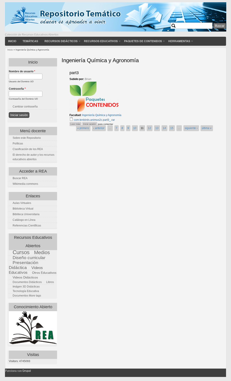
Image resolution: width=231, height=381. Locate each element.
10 (134, 128)
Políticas (18, 143)
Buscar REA (20, 178)
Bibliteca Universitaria (26, 214)
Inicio (12, 41)
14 (164, 128)
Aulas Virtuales (22, 203)
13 (157, 128)
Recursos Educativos (101, 41)
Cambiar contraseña (25, 106)
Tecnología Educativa (26, 291)
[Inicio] (115, 30)
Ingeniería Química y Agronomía (101, 115)
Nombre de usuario (22, 71)
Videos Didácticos (25, 277)
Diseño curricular (29, 257)
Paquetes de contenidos (143, 41)
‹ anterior (98, 128)
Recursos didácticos (61, 41)
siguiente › (191, 128)
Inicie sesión (89, 124)
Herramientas (179, 41)
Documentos (20, 295)
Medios (42, 252)
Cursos (21, 252)
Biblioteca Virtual (23, 208)
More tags (35, 295)
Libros (50, 282)
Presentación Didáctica (23, 265)
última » (207, 128)
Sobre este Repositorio (27, 137)
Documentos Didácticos (27, 282)
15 (171, 128)
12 (149, 128)
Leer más (76, 124)
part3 (74, 73)
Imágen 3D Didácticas (26, 286)
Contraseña (17, 88)
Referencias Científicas (27, 225)
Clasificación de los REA (28, 149)
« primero (83, 128)
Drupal (26, 370)
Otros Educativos (44, 272)
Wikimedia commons (25, 183)
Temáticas (30, 41)
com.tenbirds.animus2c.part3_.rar (94, 119)
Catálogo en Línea (24, 219)
